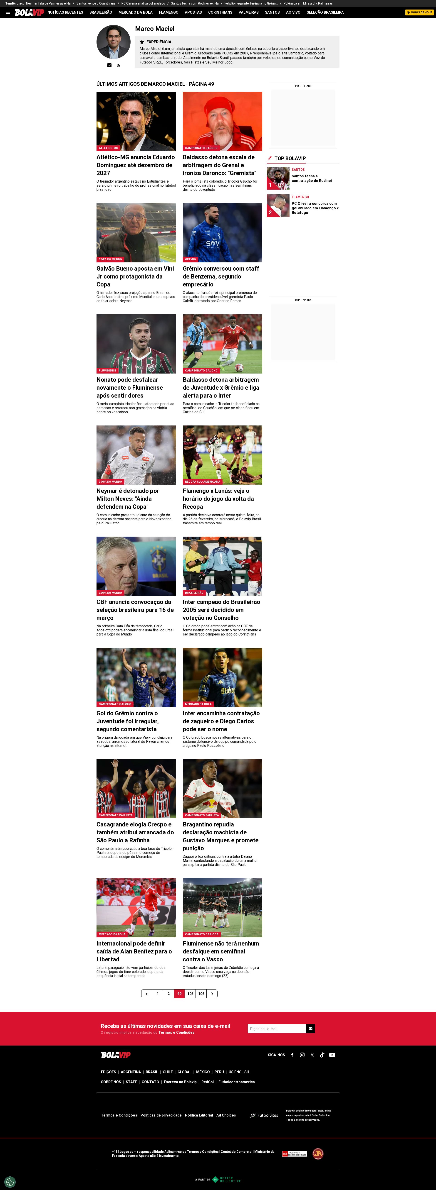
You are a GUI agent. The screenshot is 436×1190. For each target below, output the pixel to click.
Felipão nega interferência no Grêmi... (251, 3)
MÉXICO (203, 1072)
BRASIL (152, 1072)
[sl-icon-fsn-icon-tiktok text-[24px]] (322, 1055)
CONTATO (150, 1082)
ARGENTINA (131, 1072)
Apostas (193, 12)
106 (201, 994)
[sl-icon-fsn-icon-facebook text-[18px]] (292, 1055)
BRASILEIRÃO (100, 12)
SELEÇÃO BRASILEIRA (325, 12)
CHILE (168, 1072)
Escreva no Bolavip (180, 1082)
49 (179, 994)
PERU (219, 1072)
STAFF (131, 1082)
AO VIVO (293, 12)
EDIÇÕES (108, 1072)
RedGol (207, 1082)
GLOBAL (184, 1072)
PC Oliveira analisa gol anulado (143, 3)
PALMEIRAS (249, 12)
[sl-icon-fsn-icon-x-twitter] (312, 1055)
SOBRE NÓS (111, 1082)
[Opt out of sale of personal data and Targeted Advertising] (10, 1182)
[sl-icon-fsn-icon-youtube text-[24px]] (332, 1055)
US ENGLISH (239, 1072)
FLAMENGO (168, 12)
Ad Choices (226, 1115)
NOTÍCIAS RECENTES (65, 12)
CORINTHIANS (220, 12)
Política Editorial (199, 1115)
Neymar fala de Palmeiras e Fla (48, 3)
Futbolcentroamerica (236, 1082)
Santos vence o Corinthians (96, 3)
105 (190, 994)
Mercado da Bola (136, 12)
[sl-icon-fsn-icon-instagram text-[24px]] (302, 1055)
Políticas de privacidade (161, 1115)
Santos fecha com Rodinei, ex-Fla (195, 3)
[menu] (8, 12)
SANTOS (272, 12)
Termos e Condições (177, 1032)
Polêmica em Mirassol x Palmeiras (308, 3)
